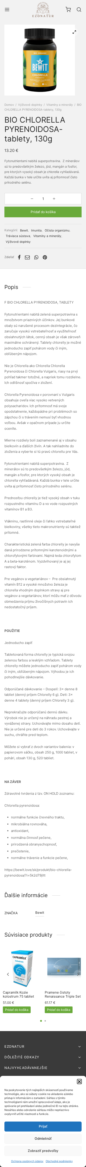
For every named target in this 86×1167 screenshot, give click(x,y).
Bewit (24, 230)
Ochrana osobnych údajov (27, 1161)
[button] (79, 1081)
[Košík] (68, 9)
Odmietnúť (43, 1138)
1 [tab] (41, 1021)
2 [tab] (45, 1021)
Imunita (36, 230)
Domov (9, 104)
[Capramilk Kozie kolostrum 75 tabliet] (22, 967)
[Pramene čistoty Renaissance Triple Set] (64, 967)
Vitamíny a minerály (59, 104)
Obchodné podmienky (59, 1161)
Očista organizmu (57, 230)
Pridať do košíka (43, 212)
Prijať (43, 1126)
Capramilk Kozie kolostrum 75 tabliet (18, 994)
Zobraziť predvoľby (43, 1151)
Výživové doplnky (30, 104)
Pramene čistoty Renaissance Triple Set (63, 994)
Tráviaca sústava (18, 236)
